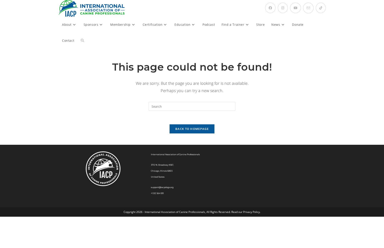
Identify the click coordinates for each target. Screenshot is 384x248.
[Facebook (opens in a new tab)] (270, 8)
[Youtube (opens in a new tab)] (295, 8)
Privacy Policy (251, 212)
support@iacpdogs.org (162, 187)
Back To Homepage (192, 129)
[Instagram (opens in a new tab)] (283, 8)
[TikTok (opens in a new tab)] (321, 8)
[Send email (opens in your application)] (308, 8)
